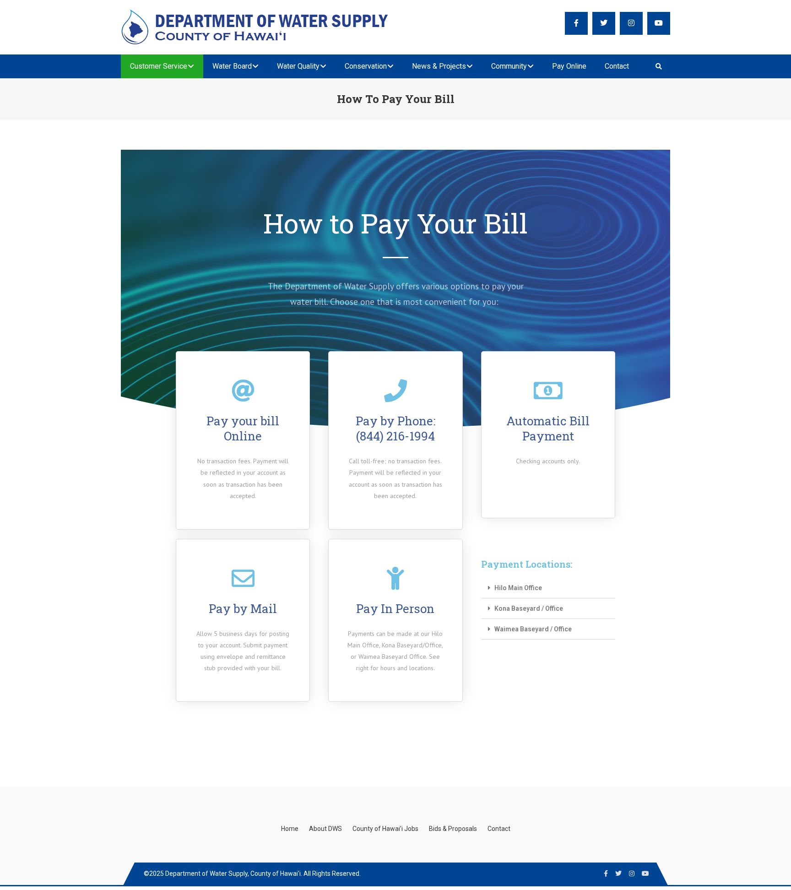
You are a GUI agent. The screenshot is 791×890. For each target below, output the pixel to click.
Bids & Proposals (453, 828)
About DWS (325, 828)
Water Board (232, 66)
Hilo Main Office (518, 588)
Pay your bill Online (242, 428)
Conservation (366, 66)
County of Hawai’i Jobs (385, 828)
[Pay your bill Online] (243, 390)
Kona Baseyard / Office (528, 608)
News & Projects (439, 66)
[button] (548, 588)
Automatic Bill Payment (548, 428)
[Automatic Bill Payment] (547, 390)
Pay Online (569, 66)
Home (289, 828)
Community (509, 66)
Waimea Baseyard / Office (533, 629)
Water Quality (298, 66)
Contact (617, 66)
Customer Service (158, 66)
